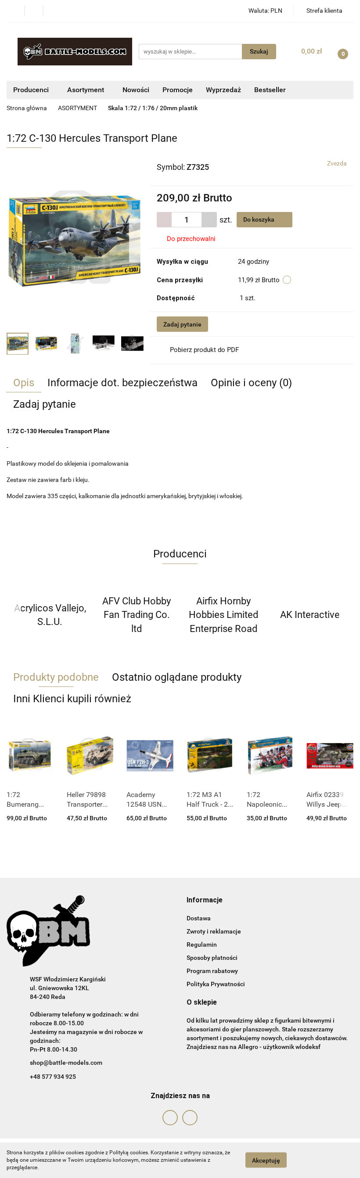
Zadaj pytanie (182, 324)
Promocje (177, 90)
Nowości (135, 90)
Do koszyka (259, 219)
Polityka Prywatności (216, 984)
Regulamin (202, 944)
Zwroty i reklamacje (214, 931)
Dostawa (199, 918)
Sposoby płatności (212, 957)
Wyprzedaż (223, 90)
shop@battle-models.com (66, 1062)
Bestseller (270, 90)
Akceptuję (266, 1160)
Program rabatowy (212, 970)
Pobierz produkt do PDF (204, 350)
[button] (205, 900)
